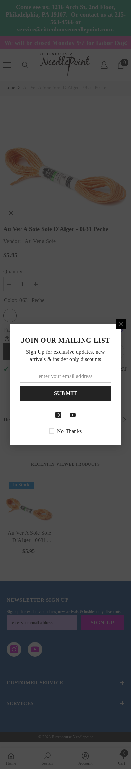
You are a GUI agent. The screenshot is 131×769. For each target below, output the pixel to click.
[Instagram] (58, 415)
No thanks (69, 431)
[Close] (121, 324)
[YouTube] (73, 415)
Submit (65, 393)
